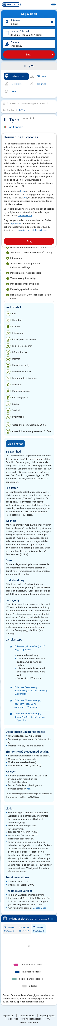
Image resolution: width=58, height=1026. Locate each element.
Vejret (14, 91)
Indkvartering (18, 76)
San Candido (15, 127)
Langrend (41, 83)
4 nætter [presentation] (24, 929)
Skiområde (17, 83)
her (28, 788)
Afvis (24, 197)
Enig (22, 191)
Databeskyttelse (27, 1015)
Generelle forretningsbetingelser (24, 1018)
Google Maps (39, 908)
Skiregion (41, 76)
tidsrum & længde (20, 31)
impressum (15, 223)
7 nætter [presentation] (38, 929)
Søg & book (29, 14)
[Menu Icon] (53, 4)
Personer (15, 42)
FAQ (48, 1018)
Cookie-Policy (25, 215)
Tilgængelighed (47, 1015)
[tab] (10, 929)
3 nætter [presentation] (9, 929)
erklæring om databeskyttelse (32, 230)
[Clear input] (52, 22)
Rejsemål (15, 20)
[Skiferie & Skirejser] (11, 4)
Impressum (8, 1015)
